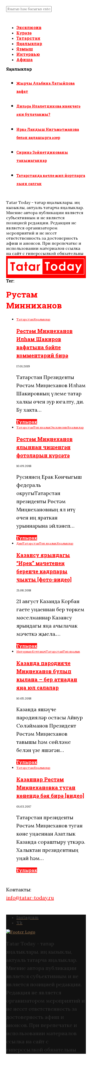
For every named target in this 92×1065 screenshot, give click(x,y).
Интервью (28, 54)
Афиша (24, 59)
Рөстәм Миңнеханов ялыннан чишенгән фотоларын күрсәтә (44, 447)
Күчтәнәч (39, 651)
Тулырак (26, 421)
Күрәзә (24, 32)
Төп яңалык (42, 427)
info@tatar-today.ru (30, 897)
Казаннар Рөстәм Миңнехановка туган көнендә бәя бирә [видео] (50, 787)
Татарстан (28, 38)
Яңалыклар (29, 43)
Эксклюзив (28, 27)
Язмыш (24, 48)
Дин (19, 543)
